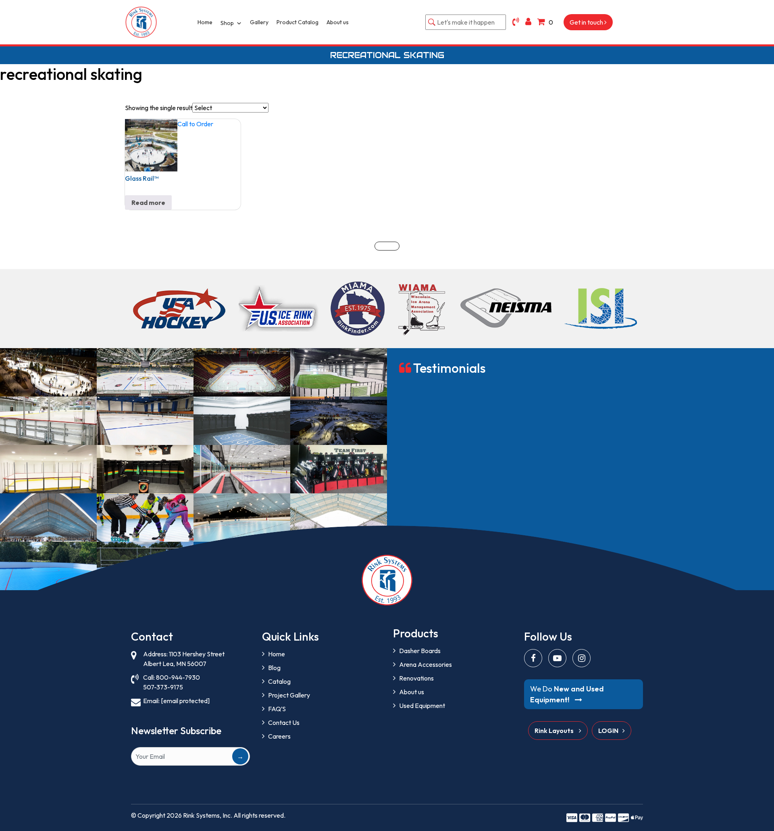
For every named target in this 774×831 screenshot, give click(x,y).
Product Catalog (297, 22)
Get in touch (587, 22)
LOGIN (608, 731)
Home (205, 22)
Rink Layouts (555, 731)
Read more (148, 202)
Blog (274, 668)
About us (338, 22)
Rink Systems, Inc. (207, 815)
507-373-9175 (163, 687)
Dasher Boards (420, 651)
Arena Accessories (425, 664)
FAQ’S (277, 709)
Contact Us (284, 722)
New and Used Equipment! (567, 694)
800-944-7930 (178, 677)
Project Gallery (289, 695)
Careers (279, 736)
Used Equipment (422, 706)
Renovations (416, 678)
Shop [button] (227, 23)
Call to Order (195, 124)
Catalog (279, 681)
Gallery (259, 22)
